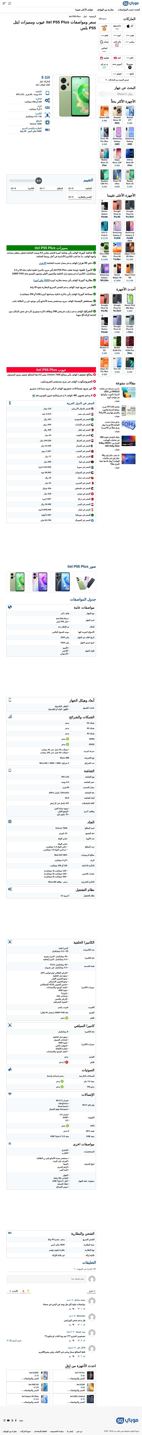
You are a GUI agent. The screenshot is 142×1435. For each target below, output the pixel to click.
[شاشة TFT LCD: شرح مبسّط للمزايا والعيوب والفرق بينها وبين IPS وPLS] (128, 410)
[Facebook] (15, 1421)
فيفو (106, 35)
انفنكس (104, 48)
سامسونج (117, 26)
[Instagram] (4, 1421)
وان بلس (117, 42)
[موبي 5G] (130, 3)
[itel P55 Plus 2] (40, 582)
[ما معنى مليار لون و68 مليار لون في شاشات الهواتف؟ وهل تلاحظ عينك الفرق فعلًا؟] (128, 459)
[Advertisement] (51, 53)
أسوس (119, 64)
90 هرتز (42, 263)
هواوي (106, 58)
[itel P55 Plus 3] (62, 582)
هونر (132, 35)
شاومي (104, 26)
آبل (131, 26)
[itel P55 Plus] (17, 582)
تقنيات (117, 401)
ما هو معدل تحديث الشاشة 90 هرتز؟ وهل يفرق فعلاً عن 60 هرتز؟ (110, 425)
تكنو (131, 58)
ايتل (68, 1366)
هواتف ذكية (40, 85)
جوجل (106, 42)
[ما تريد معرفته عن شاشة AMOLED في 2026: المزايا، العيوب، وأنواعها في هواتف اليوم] (128, 392)
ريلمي (131, 42)
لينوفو (118, 74)
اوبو (119, 35)
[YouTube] (8, 1421)
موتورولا (129, 64)
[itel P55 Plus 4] (85, 582)
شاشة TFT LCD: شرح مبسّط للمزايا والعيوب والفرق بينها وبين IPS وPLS (109, 409)
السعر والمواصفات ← (76, 1378)
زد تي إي (104, 64)
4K (33, 395)
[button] (9, 3)
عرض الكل (102, 19)
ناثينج (131, 74)
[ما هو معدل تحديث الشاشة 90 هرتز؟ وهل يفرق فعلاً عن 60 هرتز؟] (128, 425)
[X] (12, 1421)
